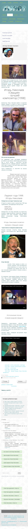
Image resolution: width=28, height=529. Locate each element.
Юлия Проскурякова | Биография (11, 492)
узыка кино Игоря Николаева (11, 459)
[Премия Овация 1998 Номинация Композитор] (14, 119)
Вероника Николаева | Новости (11, 495)
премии (9, 83)
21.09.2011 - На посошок (10, 368)
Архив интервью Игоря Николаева (12, 466)
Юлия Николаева (6, 38)
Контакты (15, 2)
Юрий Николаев (6, 41)
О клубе (9, 2)
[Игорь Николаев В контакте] (8, 52)
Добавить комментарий (7, 384)
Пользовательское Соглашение (8, 525)
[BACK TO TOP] (14, 511)
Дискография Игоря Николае (10, 455)
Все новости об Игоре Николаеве (12, 451)
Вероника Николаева (7, 35)
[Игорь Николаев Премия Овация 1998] (14, 71)
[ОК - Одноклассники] (8, 393)
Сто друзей (10, 21)
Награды (4, 21)
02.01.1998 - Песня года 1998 (11, 369)
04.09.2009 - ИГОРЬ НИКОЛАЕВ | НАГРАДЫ (15, 365)
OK (19, 472)
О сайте (4, 2)
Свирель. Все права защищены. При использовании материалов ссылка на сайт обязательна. (14, 517)
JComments (14, 386)
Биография (4, 18)
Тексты (21, 15)
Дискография (12, 18)
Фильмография (20, 18)
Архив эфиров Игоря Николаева (11, 462)
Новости (10, 15)
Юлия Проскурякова (7, 32)
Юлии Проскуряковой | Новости (11, 488)
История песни (18, 21)
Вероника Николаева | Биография (12, 499)
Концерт (16, 15)
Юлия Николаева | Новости (10, 503)
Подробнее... (8, 428)
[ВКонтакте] (3, 393)
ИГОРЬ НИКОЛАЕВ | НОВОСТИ (12, 376)
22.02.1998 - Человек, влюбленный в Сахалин (15, 366)
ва (17, 455)
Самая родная (22, 326)
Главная (4, 15)
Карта (21, 2)
